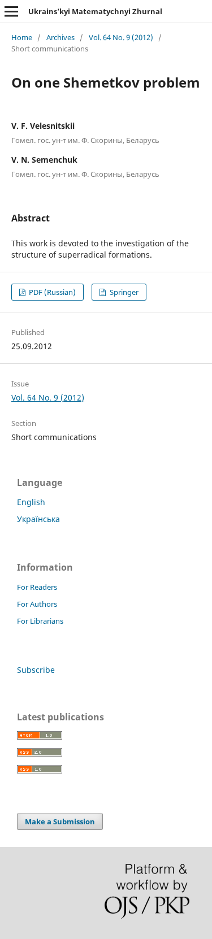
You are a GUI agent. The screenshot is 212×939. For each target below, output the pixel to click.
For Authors (37, 604)
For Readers (37, 587)
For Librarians (40, 621)
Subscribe (36, 669)
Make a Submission (60, 821)
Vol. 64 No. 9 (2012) (121, 37)
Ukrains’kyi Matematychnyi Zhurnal (95, 11)
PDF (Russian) (51, 292)
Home (21, 37)
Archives (60, 37)
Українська (38, 519)
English (31, 502)
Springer (123, 292)
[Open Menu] (11, 11)
